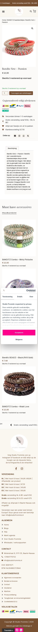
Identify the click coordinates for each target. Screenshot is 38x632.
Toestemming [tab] (7, 296)
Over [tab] (31, 296)
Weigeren (19, 339)
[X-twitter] (28, 136)
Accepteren (19, 332)
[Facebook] (15, 136)
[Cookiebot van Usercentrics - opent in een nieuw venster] (27, 290)
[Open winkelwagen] (34, 11)
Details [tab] (19, 296)
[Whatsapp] (24, 136)
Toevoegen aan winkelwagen (21, 93)
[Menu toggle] (3, 11)
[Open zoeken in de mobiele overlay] (31, 11)
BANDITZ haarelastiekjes (15, 20)
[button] (32, 28)
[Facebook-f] (16, 468)
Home (4, 20)
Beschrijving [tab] (12, 148)
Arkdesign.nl (27, 626)
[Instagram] (19, 136)
